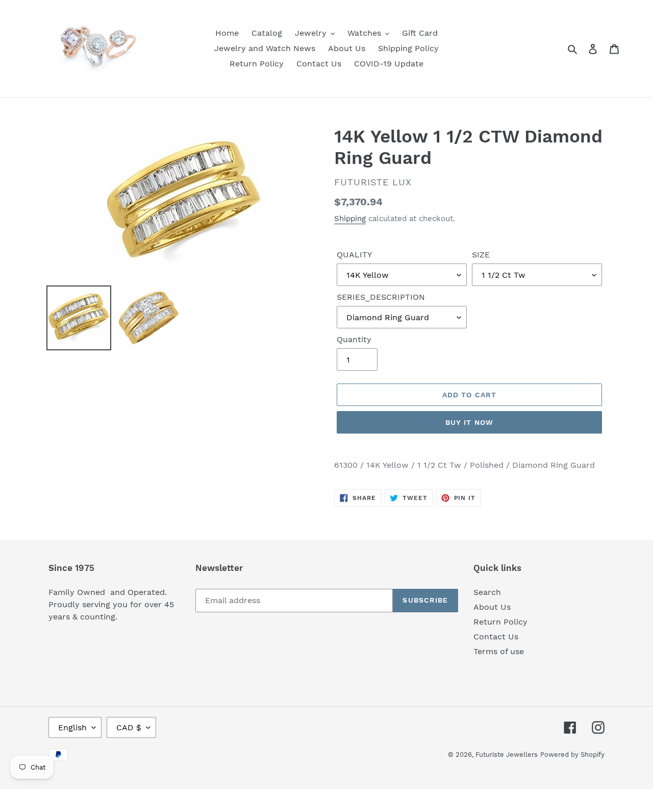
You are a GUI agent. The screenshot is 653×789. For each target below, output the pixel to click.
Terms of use (498, 651)
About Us (492, 607)
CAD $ (128, 727)
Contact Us (495, 636)
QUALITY (354, 254)
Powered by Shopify (572, 754)
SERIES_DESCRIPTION (381, 297)
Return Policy (500, 622)
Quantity (354, 339)
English (72, 727)
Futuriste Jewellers (506, 754)
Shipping (350, 218)
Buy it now (469, 422)
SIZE (481, 254)
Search (487, 592)
